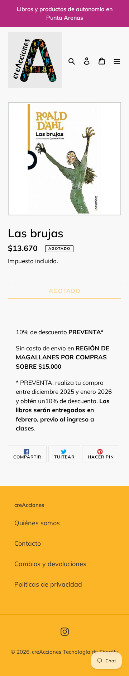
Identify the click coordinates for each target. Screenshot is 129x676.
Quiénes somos (37, 523)
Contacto (27, 543)
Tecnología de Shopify (90, 651)
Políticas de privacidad (48, 584)
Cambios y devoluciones (50, 564)
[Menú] (116, 60)
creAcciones (46, 651)
